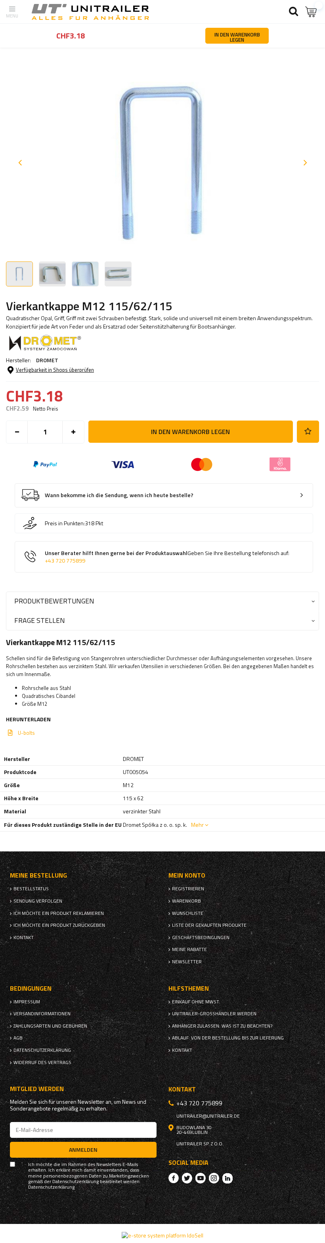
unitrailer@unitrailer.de (208, 1116)
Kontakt (23, 937)
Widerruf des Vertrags (42, 1062)
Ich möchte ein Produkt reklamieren (58, 913)
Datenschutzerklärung (42, 1050)
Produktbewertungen (54, 601)
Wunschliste (187, 913)
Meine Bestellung (38, 875)
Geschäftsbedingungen (200, 937)
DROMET (47, 360)
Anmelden (83, 1149)
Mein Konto (186, 875)
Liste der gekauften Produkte (209, 925)
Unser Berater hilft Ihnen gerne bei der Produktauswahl (167, 556)
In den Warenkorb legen (190, 431)
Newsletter (187, 961)
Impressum (26, 1001)
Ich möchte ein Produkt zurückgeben (59, 925)
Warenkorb (186, 901)
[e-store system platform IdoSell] (162, 1235)
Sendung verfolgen (37, 901)
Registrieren (188, 888)
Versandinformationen (42, 1013)
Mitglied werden (37, 1089)
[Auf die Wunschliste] (308, 432)
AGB (18, 1038)
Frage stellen (39, 620)
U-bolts (26, 733)
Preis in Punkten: (65, 523)
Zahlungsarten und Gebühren (50, 1026)
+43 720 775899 (65, 560)
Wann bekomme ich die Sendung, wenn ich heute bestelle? (119, 495)
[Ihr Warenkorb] (311, 11)
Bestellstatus (31, 888)
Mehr (197, 824)
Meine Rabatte (189, 949)
